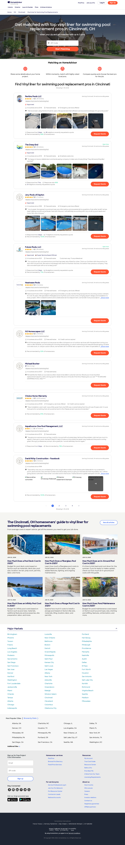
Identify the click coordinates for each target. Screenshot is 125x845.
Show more (105, 298)
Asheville (48, 680)
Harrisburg (86, 638)
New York (48, 676)
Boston (47, 645)
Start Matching (62, 49)
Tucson (10, 641)
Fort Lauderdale (13, 684)
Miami (9, 691)
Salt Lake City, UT (70, 737)
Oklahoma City (50, 708)
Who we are (88, 788)
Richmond (86, 687)
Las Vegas (49, 669)
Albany (47, 673)
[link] (62, 98)
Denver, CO (16, 728)
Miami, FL (93, 728)
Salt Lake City (87, 680)
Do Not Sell (64, 829)
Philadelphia (87, 641)
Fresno (10, 645)
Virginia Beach (87, 691)
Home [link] (9, 12)
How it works (88, 785)
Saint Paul (48, 659)
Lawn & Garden (27, 7)
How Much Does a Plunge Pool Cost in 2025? (62, 604)
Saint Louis (49, 666)
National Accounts (54, 797)
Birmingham (12, 634)
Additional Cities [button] (12, 746)
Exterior (17, 7)
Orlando (10, 694)
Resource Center (90, 765)
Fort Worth (86, 669)
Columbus (49, 705)
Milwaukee (86, 701)
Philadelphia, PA (18, 737)
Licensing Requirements (92, 777)
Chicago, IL (68, 723)
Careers (87, 791)
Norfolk (85, 684)
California (57, 829)
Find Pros (51, 758)
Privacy (51, 829)
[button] (32, 120)
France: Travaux (37, 824)
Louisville (48, 634)
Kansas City (49, 662)
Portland (85, 634)
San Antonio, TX (95, 737)
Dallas (84, 662)
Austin (84, 659)
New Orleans (50, 638)
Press (86, 794)
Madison (85, 698)
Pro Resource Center (55, 791)
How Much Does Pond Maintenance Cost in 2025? (98, 604)
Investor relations (90, 797)
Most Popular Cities (13, 718)
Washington (12, 680)
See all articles (108, 522)
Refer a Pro (88, 768)
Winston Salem (51, 694)
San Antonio (87, 676)
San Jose (10, 669)
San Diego (11, 662)
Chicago (10, 705)
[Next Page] (79, 506)
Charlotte (48, 684)
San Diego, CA (17, 742)
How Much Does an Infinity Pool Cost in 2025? (24, 604)
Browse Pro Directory (55, 761)
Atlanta (10, 701)
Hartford (10, 676)
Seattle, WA (68, 742)
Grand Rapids (50, 652)
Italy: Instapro (63, 824)
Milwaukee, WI (17, 733)
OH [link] (15, 12)
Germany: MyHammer (50, 824)
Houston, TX (42, 728)
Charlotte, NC (43, 723)
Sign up (20, 779)
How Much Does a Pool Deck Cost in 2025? (24, 562)
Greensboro (49, 687)
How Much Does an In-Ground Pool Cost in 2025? (98, 562)
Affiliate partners (90, 807)
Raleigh (48, 691)
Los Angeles (12, 652)
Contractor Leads (54, 794)
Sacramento (12, 659)
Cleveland (49, 701)
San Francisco (13, 666)
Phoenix (10, 638)
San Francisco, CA (45, 742)
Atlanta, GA (16, 723)
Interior (10, 7)
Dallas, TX (93, 723)
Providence (86, 648)
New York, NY (94, 733)
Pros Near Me (88, 771)
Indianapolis (12, 708)
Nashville (85, 655)
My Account (88, 758)
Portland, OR (43, 737)
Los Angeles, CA (70, 728)
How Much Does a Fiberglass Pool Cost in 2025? (60, 562)
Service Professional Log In (57, 785)
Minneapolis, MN (44, 733)
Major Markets (15, 628)
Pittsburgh (86, 645)
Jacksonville (12, 687)
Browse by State (30, 718)
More (36, 7)
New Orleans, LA (70, 733)
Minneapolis (49, 655)
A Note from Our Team (91, 774)
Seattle (85, 694)
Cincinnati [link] (21, 12)
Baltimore (48, 641)
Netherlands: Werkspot (75, 824)
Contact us (88, 800)
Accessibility (72, 829)
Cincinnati (49, 698)
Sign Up (113, 3)
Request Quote (100, 134)
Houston (85, 673)
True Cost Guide (89, 761)
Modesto (11, 655)
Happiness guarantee (91, 804)
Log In (102, 3)
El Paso (85, 666)
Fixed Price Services (55, 765)
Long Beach (12, 648)
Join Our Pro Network (55, 788)
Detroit (47, 648)
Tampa (10, 698)
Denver (10, 673)
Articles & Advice (46, 7)
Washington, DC (95, 742)
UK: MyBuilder (88, 824)
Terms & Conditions (74, 833)
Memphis (85, 652)
